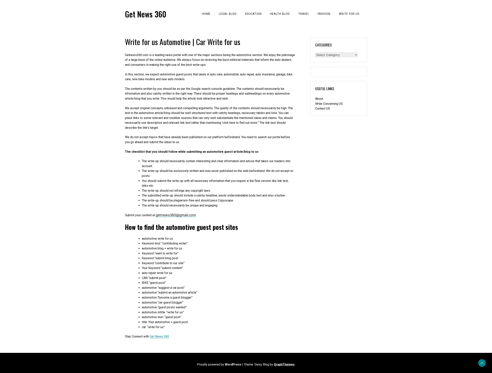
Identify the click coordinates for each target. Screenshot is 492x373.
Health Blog (280, 14)
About (319, 99)
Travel (303, 14)
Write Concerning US (329, 104)
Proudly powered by (219, 364)
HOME (206, 14)
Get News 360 (145, 14)
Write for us (349, 14)
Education (253, 14)
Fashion (324, 14)
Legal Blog (228, 14)
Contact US (322, 108)
